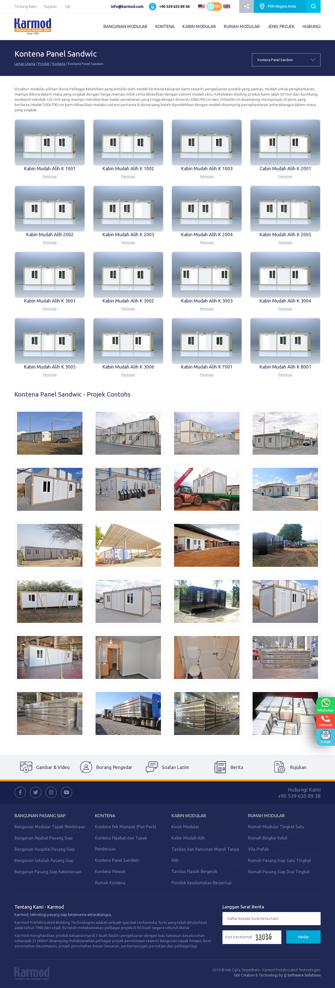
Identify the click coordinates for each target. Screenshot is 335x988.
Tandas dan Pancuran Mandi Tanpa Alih (205, 855)
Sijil (67, 6)
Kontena (58, 63)
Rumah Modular (266, 815)
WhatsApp (325, 710)
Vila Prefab (258, 849)
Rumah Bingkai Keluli (268, 838)
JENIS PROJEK (281, 26)
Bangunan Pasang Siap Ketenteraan (48, 871)
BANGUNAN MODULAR (125, 26)
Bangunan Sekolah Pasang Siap (44, 860)
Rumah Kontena (110, 882)
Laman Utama (24, 63)
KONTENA (165, 26)
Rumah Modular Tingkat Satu (276, 826)
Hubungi (325, 725)
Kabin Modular (188, 815)
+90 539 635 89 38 (174, 6)
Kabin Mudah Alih (188, 838)
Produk (43, 63)
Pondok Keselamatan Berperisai (201, 882)
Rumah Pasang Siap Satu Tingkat (279, 860)
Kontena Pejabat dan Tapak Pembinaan (121, 843)
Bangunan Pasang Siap (40, 815)
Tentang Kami (25, 6)
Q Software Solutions (302, 975)
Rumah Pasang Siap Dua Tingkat (279, 871)
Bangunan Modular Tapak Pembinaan (49, 826)
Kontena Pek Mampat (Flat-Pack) (125, 826)
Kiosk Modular (185, 826)
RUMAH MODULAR (242, 26)
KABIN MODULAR (199, 26)
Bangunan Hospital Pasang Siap (44, 849)
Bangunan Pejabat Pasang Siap (43, 838)
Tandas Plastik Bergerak (194, 871)
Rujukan (50, 6)
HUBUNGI (312, 26)
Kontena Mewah (110, 871)
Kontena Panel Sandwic (117, 860)
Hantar (303, 937)
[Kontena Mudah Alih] (49, 433)
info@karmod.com (127, 6)
